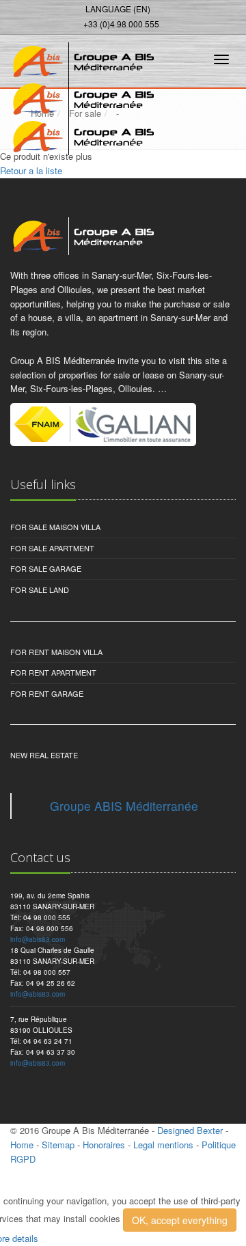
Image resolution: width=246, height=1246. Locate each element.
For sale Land (39, 589)
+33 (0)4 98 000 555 (121, 23)
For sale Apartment (52, 547)
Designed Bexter (190, 1130)
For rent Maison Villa (56, 651)
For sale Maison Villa (55, 526)
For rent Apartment (53, 672)
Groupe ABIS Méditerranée (124, 805)
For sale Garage (45, 568)
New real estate (44, 754)
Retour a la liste (31, 170)
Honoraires (104, 1144)
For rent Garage (46, 693)
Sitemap (58, 1144)
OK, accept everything (180, 1220)
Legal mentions (163, 1144)
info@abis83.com (37, 939)
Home (21, 1144)
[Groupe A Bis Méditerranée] (80, 57)
